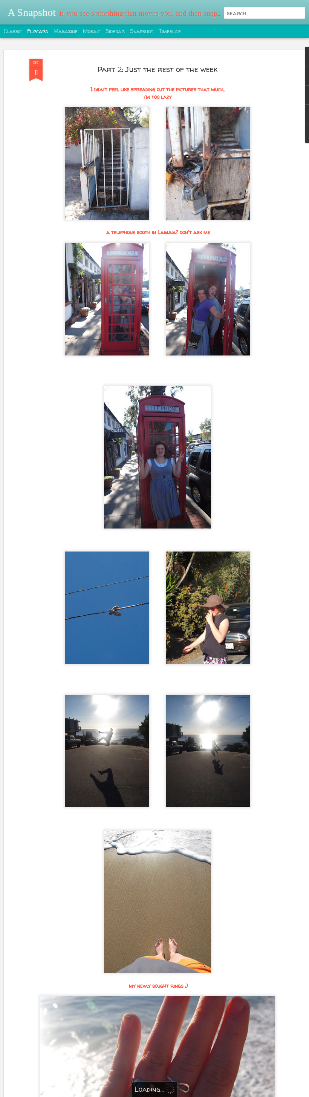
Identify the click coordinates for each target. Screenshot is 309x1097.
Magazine (66, 31)
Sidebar (115, 31)
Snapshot (141, 31)
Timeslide (170, 31)
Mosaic (91, 31)
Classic (13, 31)
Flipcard (37, 31)
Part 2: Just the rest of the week (157, 69)
